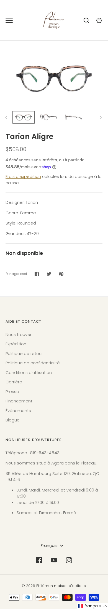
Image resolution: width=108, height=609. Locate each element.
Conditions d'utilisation (29, 372)
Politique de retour (24, 353)
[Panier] (99, 20)
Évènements (18, 410)
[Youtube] (54, 560)
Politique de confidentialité (33, 363)
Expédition (16, 344)
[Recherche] (86, 20)
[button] (92, 606)
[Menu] (9, 20)
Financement (19, 401)
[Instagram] (69, 560)
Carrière (14, 382)
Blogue (13, 420)
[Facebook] (39, 560)
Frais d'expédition (23, 176)
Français (49, 545)
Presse (12, 391)
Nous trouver (19, 334)
